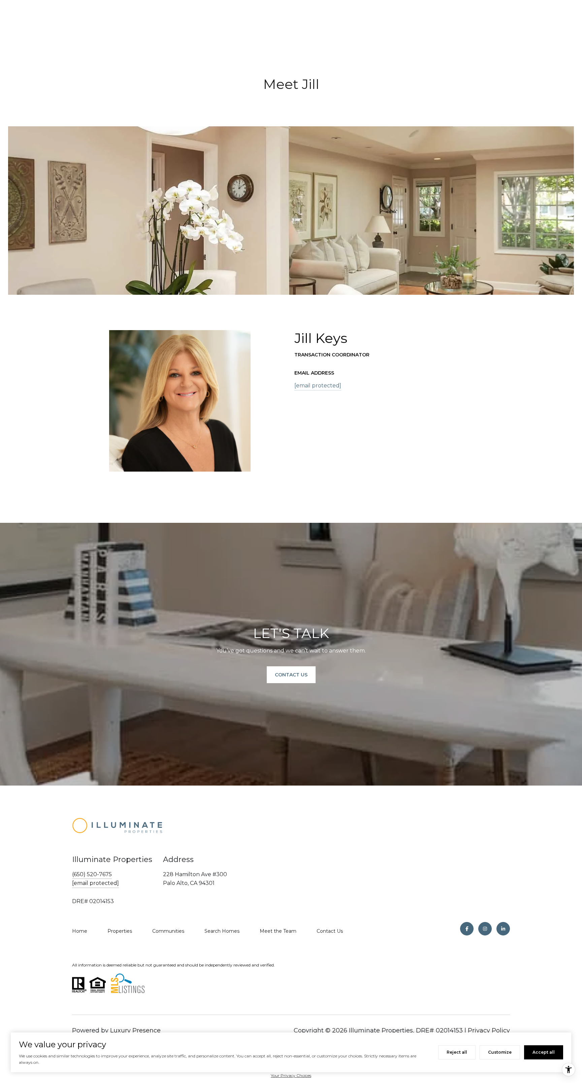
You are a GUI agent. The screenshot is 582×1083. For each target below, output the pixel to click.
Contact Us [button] (291, 675)
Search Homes (221, 931)
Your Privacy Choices (291, 1075)
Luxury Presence (135, 1030)
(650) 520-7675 (92, 874)
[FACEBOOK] (467, 928)
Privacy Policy (489, 1030)
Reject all (457, 1052)
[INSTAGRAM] (485, 928)
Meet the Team (278, 931)
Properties (119, 931)
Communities (168, 931)
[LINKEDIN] (503, 928)
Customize (500, 1052)
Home (79, 931)
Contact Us (330, 931)
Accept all (543, 1052)
